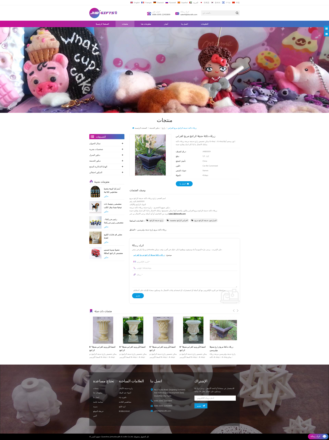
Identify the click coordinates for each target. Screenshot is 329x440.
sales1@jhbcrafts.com (177, 213)
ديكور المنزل (94, 155)
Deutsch (160, 2)
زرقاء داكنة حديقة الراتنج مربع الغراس (149, 255)
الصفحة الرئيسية (102, 23)
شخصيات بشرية (96, 149)
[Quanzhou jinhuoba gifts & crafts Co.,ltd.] (103, 13)
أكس (95, 416)
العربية (195, 2)
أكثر (105, 197)
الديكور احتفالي (95, 172)
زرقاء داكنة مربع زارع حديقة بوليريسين (151, 229)
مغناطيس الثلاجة (125, 402)
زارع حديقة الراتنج (156, 220)
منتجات (125, 23)
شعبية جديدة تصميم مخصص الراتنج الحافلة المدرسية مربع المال (113, 251)
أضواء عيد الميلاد (125, 392)
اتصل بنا (184, 23)
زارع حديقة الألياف (126, 388)
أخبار (166, 23)
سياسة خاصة (98, 402)
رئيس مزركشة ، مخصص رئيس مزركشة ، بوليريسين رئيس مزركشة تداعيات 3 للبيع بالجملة (114, 221)
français (148, 2)
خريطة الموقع (98, 411)
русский (172, 2)
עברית (228, 2)
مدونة (95, 406)
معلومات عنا (146, 23)
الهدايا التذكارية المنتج (98, 166)
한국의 (217, 2)
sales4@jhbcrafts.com (188, 14)
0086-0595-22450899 (161, 14)
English (137, 2)
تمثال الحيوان (94, 143)
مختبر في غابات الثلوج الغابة (113, 236)
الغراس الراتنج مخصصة (179, 220)
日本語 (206, 2)
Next (237, 310)
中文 (238, 2)
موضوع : (152, 255)
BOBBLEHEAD (124, 411)
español (184, 2)
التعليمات (204, 23)
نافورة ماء (122, 397)
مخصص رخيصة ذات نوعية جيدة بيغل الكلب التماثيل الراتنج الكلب (113, 206)
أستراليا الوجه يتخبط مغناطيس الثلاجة (112, 190)
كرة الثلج (122, 406)
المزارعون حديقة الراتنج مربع (206, 220)
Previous (234, 310)
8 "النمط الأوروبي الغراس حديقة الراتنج (102, 348)
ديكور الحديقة (154, 128)
